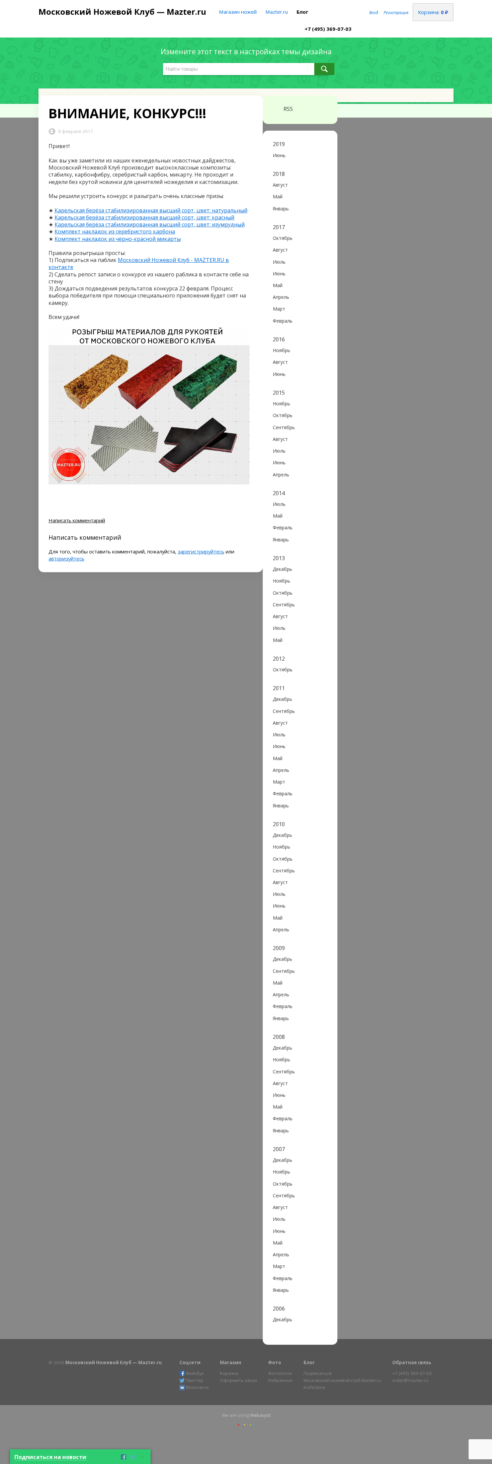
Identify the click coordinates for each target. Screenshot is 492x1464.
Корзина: (433, 12)
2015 (279, 392)
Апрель (281, 297)
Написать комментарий (77, 520)
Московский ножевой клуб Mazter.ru (342, 1380)
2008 (279, 1037)
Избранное (280, 1380)
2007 (279, 1149)
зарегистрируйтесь (201, 551)
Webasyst (260, 1415)
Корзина (229, 1373)
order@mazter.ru (410, 1380)
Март (279, 309)
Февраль (283, 321)
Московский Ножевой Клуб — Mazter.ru (122, 11)
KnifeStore (314, 1387)
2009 (279, 948)
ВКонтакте (197, 1387)
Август (280, 185)
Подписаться (318, 1373)
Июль (279, 262)
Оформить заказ (238, 1380)
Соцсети (189, 1362)
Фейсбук (195, 1373)
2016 (279, 339)
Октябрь (283, 238)
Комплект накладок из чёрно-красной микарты (118, 239)
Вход (373, 12)
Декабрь (282, 569)
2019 (279, 144)
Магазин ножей (238, 11)
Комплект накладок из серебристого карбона (115, 231)
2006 (279, 1308)
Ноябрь (281, 350)
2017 (279, 227)
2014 (279, 493)
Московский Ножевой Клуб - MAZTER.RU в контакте (139, 263)
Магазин (230, 1362)
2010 (279, 824)
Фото (274, 1362)
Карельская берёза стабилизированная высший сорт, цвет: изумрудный (150, 224)
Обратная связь (411, 1362)
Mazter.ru (276, 11)
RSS (288, 109)
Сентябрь (284, 427)
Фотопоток (280, 1373)
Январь (281, 208)
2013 (279, 558)
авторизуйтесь (66, 558)
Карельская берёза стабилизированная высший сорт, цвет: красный (144, 217)
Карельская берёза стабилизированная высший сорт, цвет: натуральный (151, 210)
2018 (279, 174)
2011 (279, 688)
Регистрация (396, 12)
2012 (279, 658)
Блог (302, 11)
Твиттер (194, 1380)
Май (277, 196)
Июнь (279, 155)
